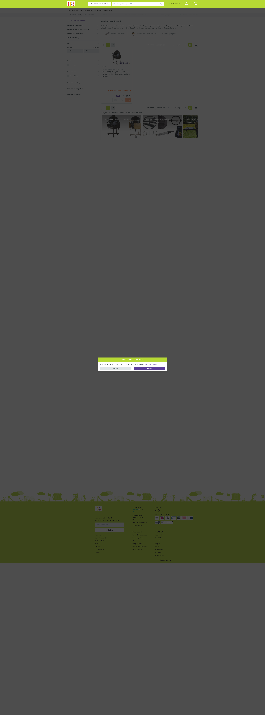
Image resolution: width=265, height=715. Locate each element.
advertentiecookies (151, 364)
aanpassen (116, 368)
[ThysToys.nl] (74, 3)
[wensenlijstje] (191, 4)
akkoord (149, 368)
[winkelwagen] (196, 4)
